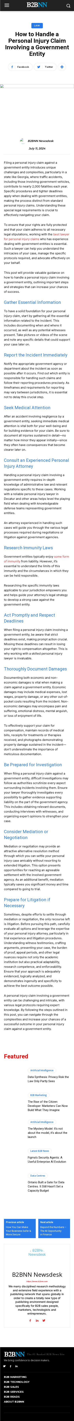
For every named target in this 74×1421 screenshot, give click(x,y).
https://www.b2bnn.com (37, 1281)
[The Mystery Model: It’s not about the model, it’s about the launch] (14, 1129)
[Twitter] (4, 1366)
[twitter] (43, 1319)
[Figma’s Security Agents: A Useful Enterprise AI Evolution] (14, 1156)
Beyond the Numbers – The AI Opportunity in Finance (53, 1231)
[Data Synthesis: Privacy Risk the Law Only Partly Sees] (14, 1076)
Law (37, 25)
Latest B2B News (39, 1151)
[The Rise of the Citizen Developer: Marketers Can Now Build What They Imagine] (14, 1102)
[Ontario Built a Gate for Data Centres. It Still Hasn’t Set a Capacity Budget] (14, 1183)
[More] (62, 67)
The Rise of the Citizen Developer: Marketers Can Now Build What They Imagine (48, 1106)
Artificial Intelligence (41, 1070)
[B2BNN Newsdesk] (23, 141)
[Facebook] (10, 1366)
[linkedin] (37, 1319)
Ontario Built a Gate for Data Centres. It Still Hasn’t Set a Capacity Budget (46, 1186)
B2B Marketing (38, 1095)
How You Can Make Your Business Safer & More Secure (18, 1231)
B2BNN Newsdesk (40, 141)
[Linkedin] (17, 1366)
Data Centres (37, 1175)
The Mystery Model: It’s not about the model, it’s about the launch (47, 1133)
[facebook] (30, 1319)
